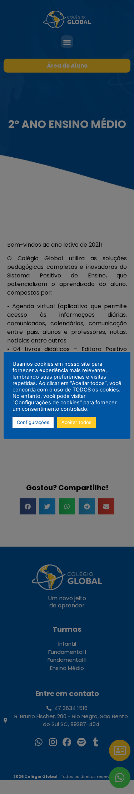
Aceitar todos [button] (76, 422)
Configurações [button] (33, 422)
